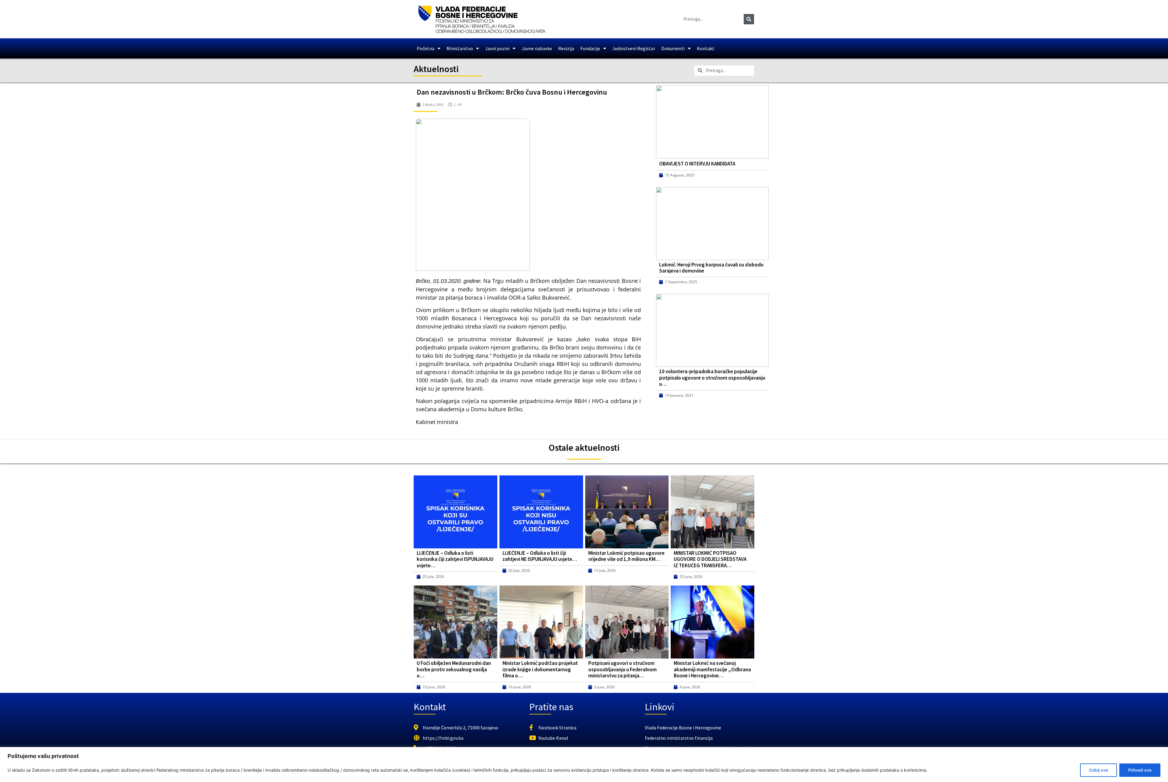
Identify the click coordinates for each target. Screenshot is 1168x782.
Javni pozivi (497, 48)
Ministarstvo (460, 48)
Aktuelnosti (436, 69)
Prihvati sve (1140, 770)
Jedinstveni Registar (633, 48)
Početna (425, 48)
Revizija (566, 48)
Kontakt (705, 48)
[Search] (749, 19)
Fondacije (590, 48)
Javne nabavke (537, 48)
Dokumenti (673, 48)
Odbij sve (1098, 770)
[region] (584, 764)
